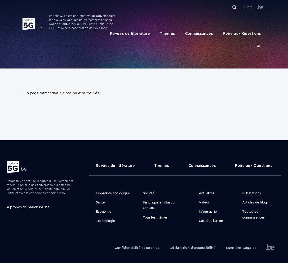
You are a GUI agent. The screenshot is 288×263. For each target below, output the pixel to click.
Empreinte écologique (113, 193)
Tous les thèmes (155, 217)
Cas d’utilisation (211, 221)
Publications (251, 193)
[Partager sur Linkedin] (258, 46)
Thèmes (167, 33)
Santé (100, 202)
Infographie (208, 212)
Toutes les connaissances (253, 214)
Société (148, 193)
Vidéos (204, 202)
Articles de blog (254, 202)
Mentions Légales (241, 247)
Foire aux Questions (242, 33)
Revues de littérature (130, 33)
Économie (103, 212)
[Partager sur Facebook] (246, 46)
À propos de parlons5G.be (28, 207)
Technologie (105, 221)
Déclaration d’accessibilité (193, 247)
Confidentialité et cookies (137, 247)
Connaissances (199, 33)
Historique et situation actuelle (160, 205)
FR (246, 7)
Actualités (206, 193)
